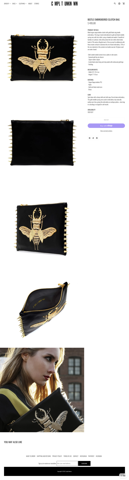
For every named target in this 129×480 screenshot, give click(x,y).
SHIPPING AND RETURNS (44, 456)
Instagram (83, 456)
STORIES (36, 3)
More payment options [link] (106, 131)
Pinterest (91, 456)
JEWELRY (6, 3)
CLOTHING (22, 3)
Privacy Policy (57, 456)
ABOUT (30, 3)
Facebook (99, 456)
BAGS (14, 3)
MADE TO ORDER (30, 456)
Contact (75, 456)
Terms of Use (67, 456)
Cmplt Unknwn (69, 471)
